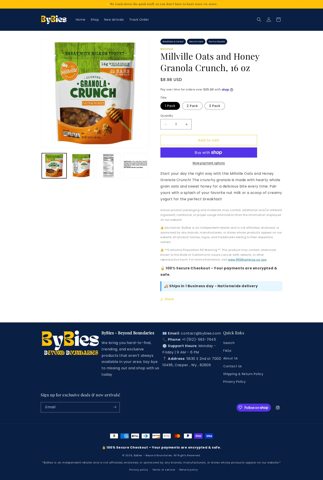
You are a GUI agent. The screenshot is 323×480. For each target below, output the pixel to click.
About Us (230, 358)
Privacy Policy (234, 381)
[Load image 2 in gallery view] (81, 165)
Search (229, 343)
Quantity (166, 116)
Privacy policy (138, 469)
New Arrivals (196, 41)
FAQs (227, 351)
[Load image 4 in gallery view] (135, 165)
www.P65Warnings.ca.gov (247, 259)
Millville (166, 49)
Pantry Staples (217, 41)
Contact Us (232, 366)
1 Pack (170, 106)
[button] (259, 19)
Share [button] (169, 299)
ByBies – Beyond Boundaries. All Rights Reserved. (167, 455)
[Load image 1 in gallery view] (54, 165)
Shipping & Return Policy (243, 374)
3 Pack (214, 106)
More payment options (209, 163)
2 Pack (192, 106)
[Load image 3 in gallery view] (108, 165)
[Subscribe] (115, 407)
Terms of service (163, 469)
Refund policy (188, 469)
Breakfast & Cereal (173, 41)
